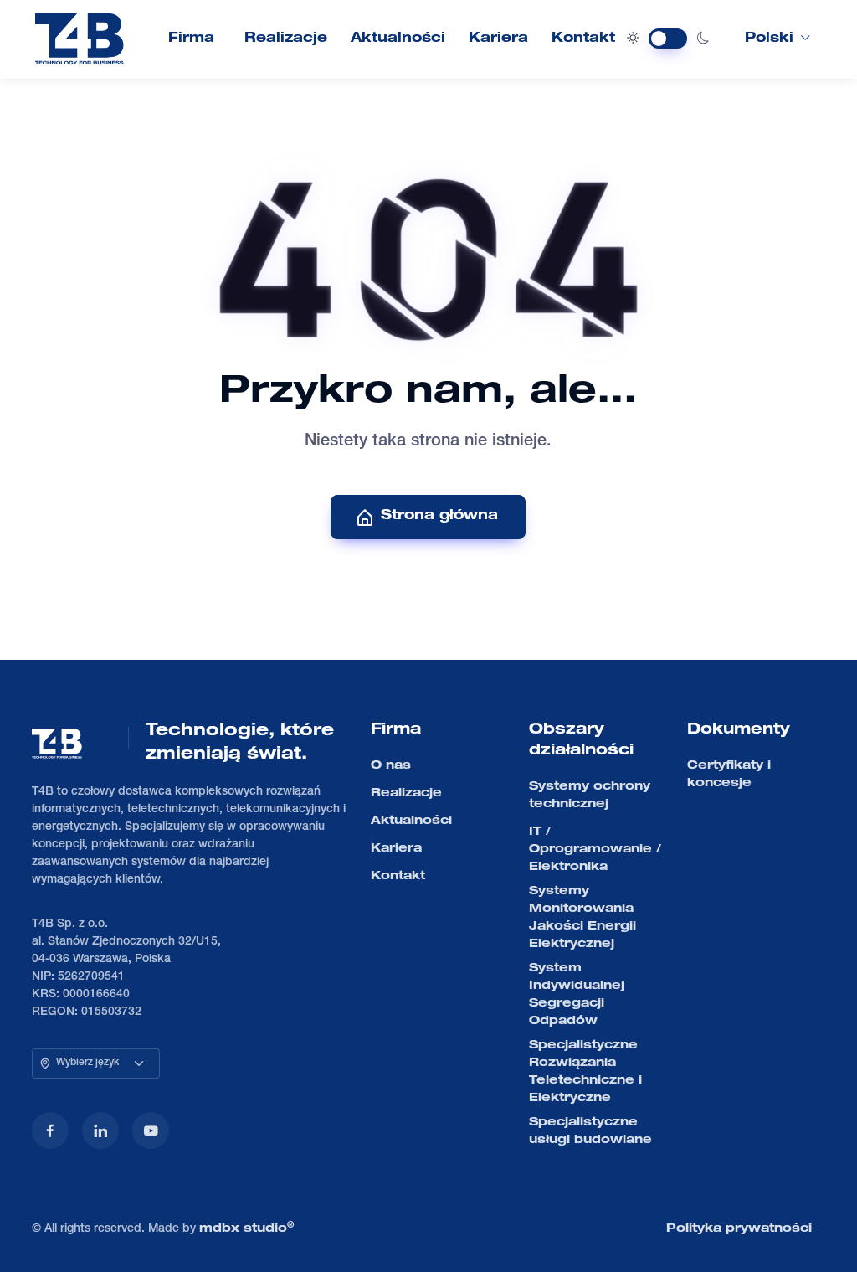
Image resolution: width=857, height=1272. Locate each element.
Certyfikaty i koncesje (729, 775)
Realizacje (285, 39)
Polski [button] (769, 39)
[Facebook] (50, 1130)
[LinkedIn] (100, 1130)
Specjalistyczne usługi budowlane (590, 1131)
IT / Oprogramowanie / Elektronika (595, 850)
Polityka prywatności (739, 1229)
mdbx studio (246, 1228)
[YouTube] (150, 1130)
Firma (191, 39)
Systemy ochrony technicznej (589, 796)
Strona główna (439, 516)
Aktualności (398, 39)
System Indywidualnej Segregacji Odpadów (576, 995)
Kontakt (583, 39)
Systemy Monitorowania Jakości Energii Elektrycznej (582, 918)
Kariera (498, 39)
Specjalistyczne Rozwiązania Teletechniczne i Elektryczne (585, 1072)
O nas (391, 766)
